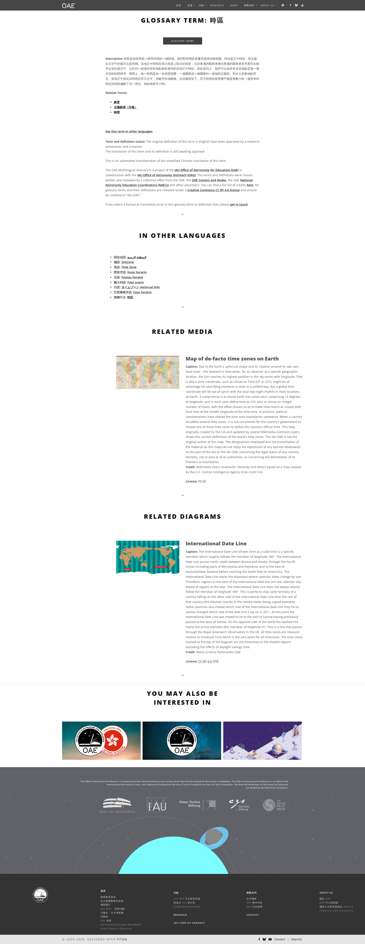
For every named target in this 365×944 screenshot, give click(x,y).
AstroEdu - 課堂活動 (113, 908)
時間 (117, 112)
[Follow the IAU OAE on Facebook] (291, 5)
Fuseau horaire (132, 277)
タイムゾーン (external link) (140, 287)
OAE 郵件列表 (255, 902)
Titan (122, 939)
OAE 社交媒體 (255, 906)
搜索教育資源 (108, 896)
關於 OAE (325, 898)
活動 (176, 892)
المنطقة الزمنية (136, 257)
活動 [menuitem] (201, 5)
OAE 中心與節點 (329, 902)
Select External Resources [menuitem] (116, 928)
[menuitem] (190, 5)
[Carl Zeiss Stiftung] (233, 805)
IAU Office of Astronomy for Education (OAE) (206, 170)
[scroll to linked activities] (182, 675)
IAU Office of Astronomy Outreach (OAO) (166, 175)
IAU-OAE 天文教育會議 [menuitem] (187, 898)
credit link (255, 472)
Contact (253, 914)
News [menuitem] (234, 5)
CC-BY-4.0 (205, 661)
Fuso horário (142, 292)
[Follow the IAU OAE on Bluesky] (296, 5)
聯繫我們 (252, 892)
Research (217, 5)
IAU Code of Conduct (189, 922)
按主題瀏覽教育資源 (112, 900)
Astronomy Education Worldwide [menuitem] (121, 924)
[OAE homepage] (68, 5)
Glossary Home (182, 40)
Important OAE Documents (336, 910)
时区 (130, 297)
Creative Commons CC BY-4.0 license (213, 190)
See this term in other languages (129, 131)
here (250, 185)
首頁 (178, 5)
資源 (190, 5)
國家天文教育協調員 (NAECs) (336, 906)
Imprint (296, 939)
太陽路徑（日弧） (126, 107)
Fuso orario (135, 282)
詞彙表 (104, 916)
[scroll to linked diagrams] (182, 495)
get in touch (239, 204)
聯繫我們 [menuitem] (249, 5)
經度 (117, 102)
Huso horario (137, 272)
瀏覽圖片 (106, 904)
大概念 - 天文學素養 (112, 912)
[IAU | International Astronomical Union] (151, 805)
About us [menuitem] (267, 5)
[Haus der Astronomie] (112, 805)
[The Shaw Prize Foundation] (269, 805)
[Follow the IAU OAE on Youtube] (302, 5)
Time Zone (128, 267)
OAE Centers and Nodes (209, 180)
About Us (326, 892)
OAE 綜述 (106, 920)
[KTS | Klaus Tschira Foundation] (193, 805)
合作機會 (252, 898)
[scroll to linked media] (182, 214)
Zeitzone (127, 262)
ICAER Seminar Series (187, 906)
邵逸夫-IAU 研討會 (184, 902)
